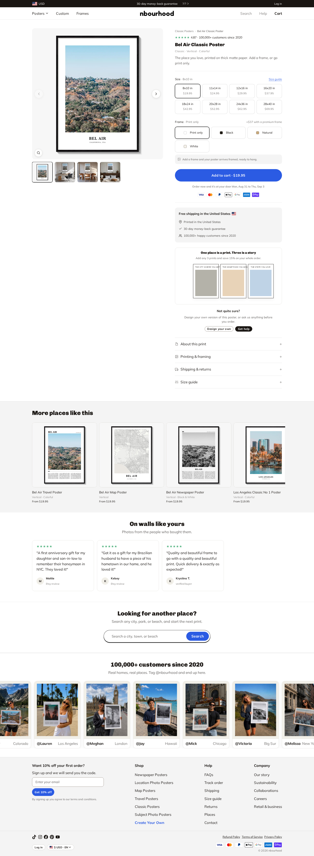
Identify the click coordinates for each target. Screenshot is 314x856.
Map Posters (145, 790)
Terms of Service (252, 836)
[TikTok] (34, 837)
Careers (260, 798)
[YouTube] (58, 837)
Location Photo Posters (154, 782)
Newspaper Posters (151, 774)
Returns (210, 806)
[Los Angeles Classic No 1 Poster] (265, 454)
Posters (38, 13)
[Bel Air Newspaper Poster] (198, 454)
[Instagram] (40, 837)
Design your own (219, 329)
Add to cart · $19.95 (228, 175)
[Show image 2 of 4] (65, 172)
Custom (62, 13)
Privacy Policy (273, 836)
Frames (82, 13)
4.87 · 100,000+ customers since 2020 (208, 37)
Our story (262, 774)
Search (246, 13)
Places (209, 814)
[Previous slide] (39, 94)
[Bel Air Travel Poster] (64, 454)
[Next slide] (156, 94)
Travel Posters (146, 798)
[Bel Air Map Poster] (131, 454)
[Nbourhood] (157, 13)
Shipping (211, 790)
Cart (278, 13)
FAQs (208, 774)
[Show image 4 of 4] (110, 172)
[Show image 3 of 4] (87, 172)
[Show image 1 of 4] (42, 172)
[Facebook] (46, 837)
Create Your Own (149, 822)
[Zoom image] (38, 153)
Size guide (275, 79)
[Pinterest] (52, 837)
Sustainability (265, 782)
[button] (97, 93)
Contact (210, 822)
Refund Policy (231, 836)
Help (263, 13)
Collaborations (266, 790)
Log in (278, 3)
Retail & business (268, 806)
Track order (213, 782)
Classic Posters (184, 31)
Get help (244, 329)
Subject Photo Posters (153, 814)
